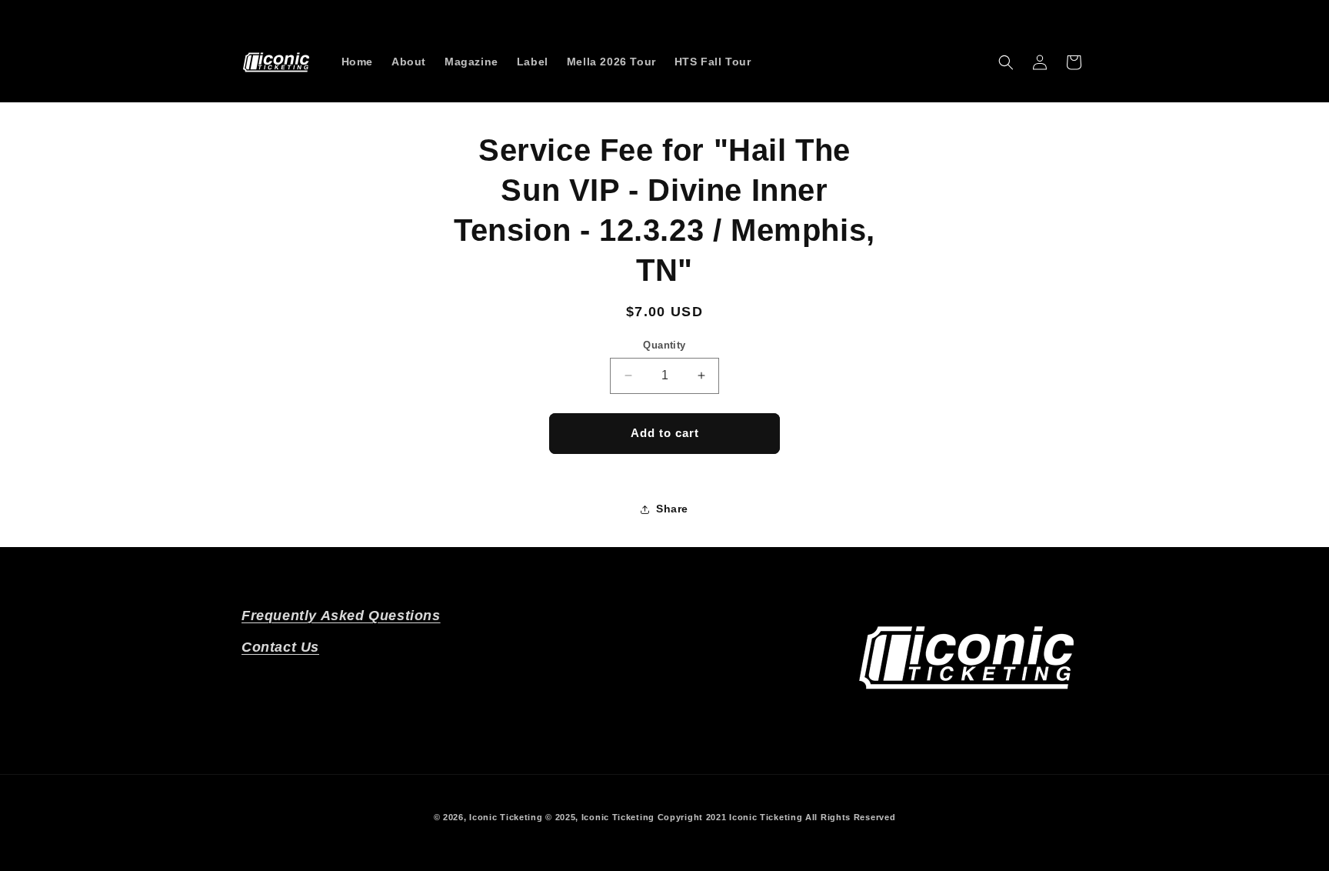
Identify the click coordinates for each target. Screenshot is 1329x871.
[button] (1006, 62)
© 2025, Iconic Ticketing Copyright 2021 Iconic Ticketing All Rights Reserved (720, 817)
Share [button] (672, 508)
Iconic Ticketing (505, 817)
